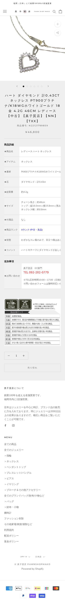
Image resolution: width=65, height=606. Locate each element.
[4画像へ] (34, 86)
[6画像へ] (41, 86)
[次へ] (48, 86)
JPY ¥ (23, 557)
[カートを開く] (60, 11)
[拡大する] (58, 24)
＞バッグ (9, 501)
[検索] (54, 11)
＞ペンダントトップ (15, 467)
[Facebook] (5, 425)
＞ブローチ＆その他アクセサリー (22, 490)
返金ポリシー (11, 541)
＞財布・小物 (11, 507)
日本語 (38, 557)
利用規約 (9, 530)
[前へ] (17, 86)
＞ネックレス (11, 461)
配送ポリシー (11, 535)
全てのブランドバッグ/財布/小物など (24, 495)
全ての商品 (10, 444)
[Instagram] (13, 425)
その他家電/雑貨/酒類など (18, 524)
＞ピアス (9, 478)
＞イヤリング (11, 484)
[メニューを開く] (5, 11)
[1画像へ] (23, 86)
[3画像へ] (31, 86)
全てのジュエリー (14, 450)
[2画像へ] (27, 86)
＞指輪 (7, 455)
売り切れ (33, 367)
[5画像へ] (38, 86)
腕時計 (7, 513)
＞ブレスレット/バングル (18, 472)
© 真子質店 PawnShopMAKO (32, 564)
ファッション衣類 (14, 518)
